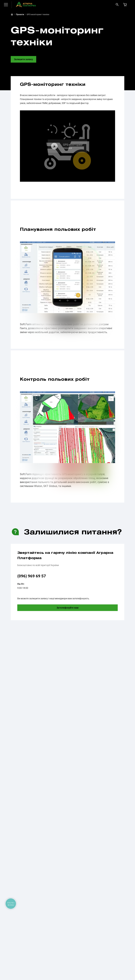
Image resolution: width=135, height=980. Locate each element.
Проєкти (20, 14)
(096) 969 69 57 (31, 576)
